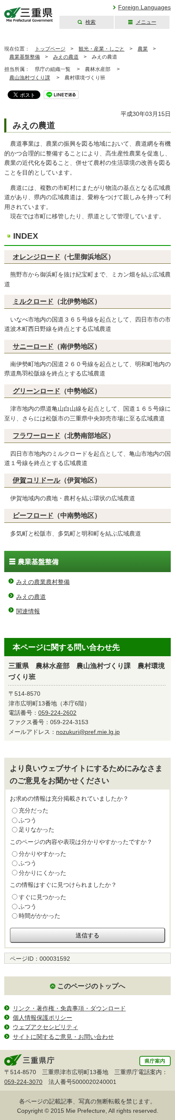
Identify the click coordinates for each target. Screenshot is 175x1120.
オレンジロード (36, 256)
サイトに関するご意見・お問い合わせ (63, 1036)
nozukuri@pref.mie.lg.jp (88, 731)
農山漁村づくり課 (29, 78)
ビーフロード (33, 515)
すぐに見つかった (42, 897)
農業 (143, 49)
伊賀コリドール (36, 480)
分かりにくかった (42, 872)
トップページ (50, 49)
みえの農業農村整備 (43, 581)
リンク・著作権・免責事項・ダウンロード (69, 1008)
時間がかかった (39, 915)
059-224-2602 (57, 712)
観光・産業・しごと (101, 49)
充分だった (33, 810)
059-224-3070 (23, 1081)
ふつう (28, 820)
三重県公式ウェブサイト (28, 14)
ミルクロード (33, 301)
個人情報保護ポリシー (42, 1017)
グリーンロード (36, 391)
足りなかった (36, 829)
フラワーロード (36, 435)
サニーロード (33, 346)
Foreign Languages (144, 7)
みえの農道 (66, 57)
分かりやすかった (42, 853)
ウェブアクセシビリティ (45, 1027)
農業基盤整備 (24, 57)
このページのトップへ (91, 986)
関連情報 (28, 611)
